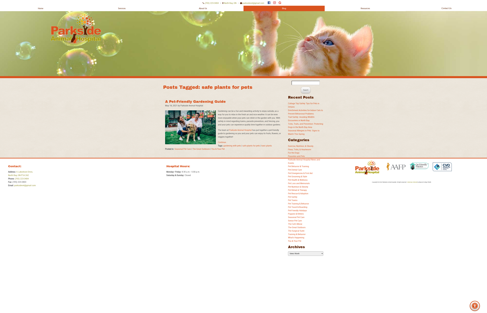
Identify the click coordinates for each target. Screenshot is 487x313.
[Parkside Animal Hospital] (75, 29)
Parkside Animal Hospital (240, 130)
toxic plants (266, 145)
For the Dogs (293, 152)
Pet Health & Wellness (298, 180)
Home (40, 8)
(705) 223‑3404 (212, 3)
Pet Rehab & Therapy (297, 190)
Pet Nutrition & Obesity (298, 186)
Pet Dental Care (295, 169)
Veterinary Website (412, 182)
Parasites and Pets (296, 156)
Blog (284, 8)
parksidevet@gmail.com (253, 3)
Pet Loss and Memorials (299, 183)
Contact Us (446, 8)
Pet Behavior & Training (298, 166)
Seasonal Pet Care (183, 149)
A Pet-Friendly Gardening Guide (195, 101)
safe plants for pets (251, 145)
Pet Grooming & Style (297, 176)
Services (122, 8)
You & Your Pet (218, 149)
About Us (203, 8)
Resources (365, 8)
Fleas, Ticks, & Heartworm (299, 149)
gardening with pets (232, 145)
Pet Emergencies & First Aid (300, 173)
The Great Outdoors (201, 149)
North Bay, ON (230, 3)
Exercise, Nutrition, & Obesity (300, 146)
